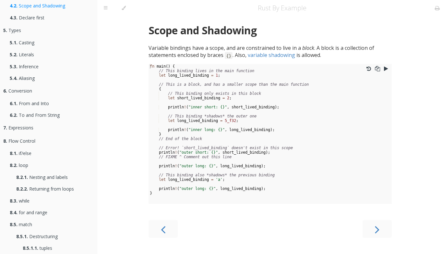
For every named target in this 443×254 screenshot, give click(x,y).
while (20, 201)
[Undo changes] (369, 69)
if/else (20, 153)
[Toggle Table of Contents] (106, 8)
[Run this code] (386, 69)
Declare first (27, 18)
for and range (28, 212)
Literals (22, 54)
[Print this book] (437, 8)
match (21, 224)
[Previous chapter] (163, 229)
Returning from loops (45, 189)
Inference (24, 66)
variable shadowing (271, 55)
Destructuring (37, 236)
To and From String (35, 115)
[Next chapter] (377, 229)
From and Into (29, 103)
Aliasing (22, 78)
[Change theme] (123, 8)
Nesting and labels (42, 177)
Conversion (17, 91)
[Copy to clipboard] (377, 69)
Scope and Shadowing (37, 6)
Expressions (18, 128)
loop (19, 165)
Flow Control (19, 141)
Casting (22, 42)
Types (12, 30)
